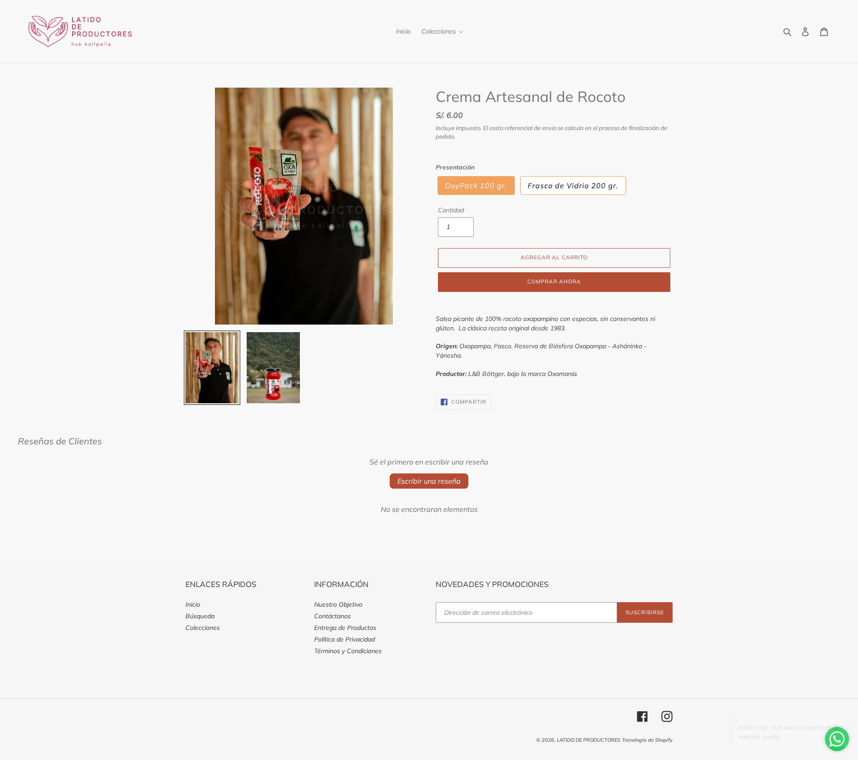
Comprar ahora (553, 281)
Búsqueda (199, 616)
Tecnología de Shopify (647, 740)
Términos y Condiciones (348, 651)
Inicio (192, 604)
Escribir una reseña (429, 481)
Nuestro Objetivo (338, 604)
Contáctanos (332, 616)
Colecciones (202, 628)
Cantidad (451, 210)
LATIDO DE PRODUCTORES (588, 740)
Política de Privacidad (344, 639)
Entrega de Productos (345, 628)
